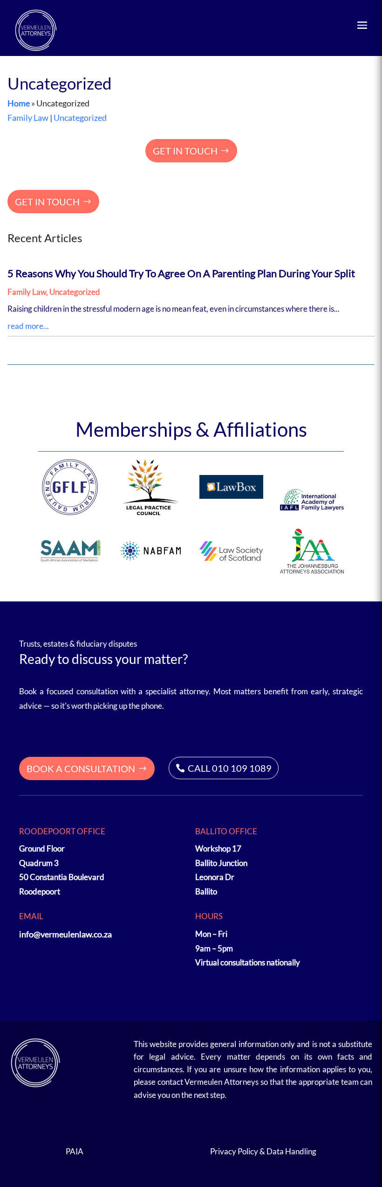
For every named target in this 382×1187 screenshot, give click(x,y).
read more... (28, 326)
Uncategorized (80, 117)
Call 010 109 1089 (230, 768)
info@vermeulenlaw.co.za (65, 934)
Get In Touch (185, 150)
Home (18, 103)
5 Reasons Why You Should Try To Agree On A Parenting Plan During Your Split (181, 273)
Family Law (27, 117)
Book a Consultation (81, 768)
